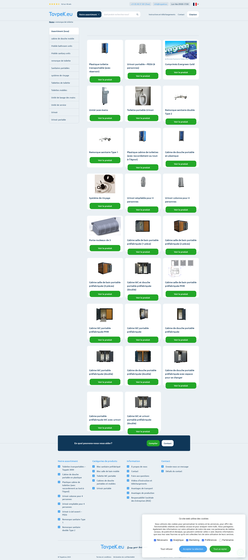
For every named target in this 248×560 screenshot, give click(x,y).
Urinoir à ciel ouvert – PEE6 (72, 513)
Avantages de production (142, 493)
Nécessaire (162, 540)
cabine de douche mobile (62, 38)
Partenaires (228, 540)
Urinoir (54, 112)
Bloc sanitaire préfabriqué (108, 466)
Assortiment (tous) (60, 31)
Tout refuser (167, 549)
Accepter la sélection (193, 549)
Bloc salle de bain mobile (108, 471)
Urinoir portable (58, 119)
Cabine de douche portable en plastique (72, 476)
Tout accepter (220, 549)
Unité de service (58, 104)
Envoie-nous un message (177, 466)
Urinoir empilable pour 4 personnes (73, 505)
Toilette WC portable (106, 475)
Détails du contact (174, 471)
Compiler (153, 443)
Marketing (194, 540)
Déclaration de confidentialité (124, 557)
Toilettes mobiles (59, 90)
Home (51, 22)
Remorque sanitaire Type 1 (73, 521)
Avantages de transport (142, 488)
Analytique (178, 540)
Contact (181, 14)
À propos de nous (139, 466)
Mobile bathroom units (61, 45)
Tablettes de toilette (60, 82)
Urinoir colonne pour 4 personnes (72, 497)
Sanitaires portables (60, 68)
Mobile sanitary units (60, 53)
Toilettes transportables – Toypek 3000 (74, 468)
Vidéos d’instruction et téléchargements (141, 482)
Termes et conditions (103, 557)
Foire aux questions (140, 475)
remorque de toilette (61, 60)
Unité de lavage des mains (63, 97)
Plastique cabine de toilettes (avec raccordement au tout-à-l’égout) (73, 487)
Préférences (211, 540)
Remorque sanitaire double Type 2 (71, 528)
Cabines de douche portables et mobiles (106, 482)
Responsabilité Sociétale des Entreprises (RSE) (142, 499)
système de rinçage (60, 75)
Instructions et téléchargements (162, 14)
